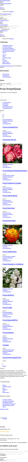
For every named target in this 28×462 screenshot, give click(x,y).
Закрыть (2, 7)
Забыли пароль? (3, 30)
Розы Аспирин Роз (10, 127)
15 (3, 114)
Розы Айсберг (8, 295)
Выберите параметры (8, 120)
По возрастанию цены (8, 106)
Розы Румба (7, 308)
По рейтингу (6, 103)
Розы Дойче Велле (10, 196)
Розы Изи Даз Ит (9, 140)
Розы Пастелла (9, 208)
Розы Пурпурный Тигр (12, 358)
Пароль (1, 27)
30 (3, 115)
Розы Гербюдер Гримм (12, 183)
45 (3, 117)
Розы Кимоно (8, 333)
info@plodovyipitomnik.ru (12, 423)
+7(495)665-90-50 (4, 411)
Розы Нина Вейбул (10, 320)
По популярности (7, 102)
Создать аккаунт (4, 24)
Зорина (6, 345)
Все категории (6, 74)
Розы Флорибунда (7, 77)
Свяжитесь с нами (4, 409)
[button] (14, 6)
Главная (2, 65)
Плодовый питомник (5, 0)
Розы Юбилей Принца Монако (15, 171)
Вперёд (4, 366)
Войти (1, 22)
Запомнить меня (5, 29)
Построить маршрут (4, 431)
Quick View (5, 122)
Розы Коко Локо (9, 221)
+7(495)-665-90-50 (4, 20)
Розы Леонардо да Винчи (13, 264)
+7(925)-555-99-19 (4, 414)
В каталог (12, 11)
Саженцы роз (10, 65)
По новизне (5, 105)
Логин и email (3, 26)
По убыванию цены (7, 108)
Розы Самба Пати (10, 252)
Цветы (5, 65)
